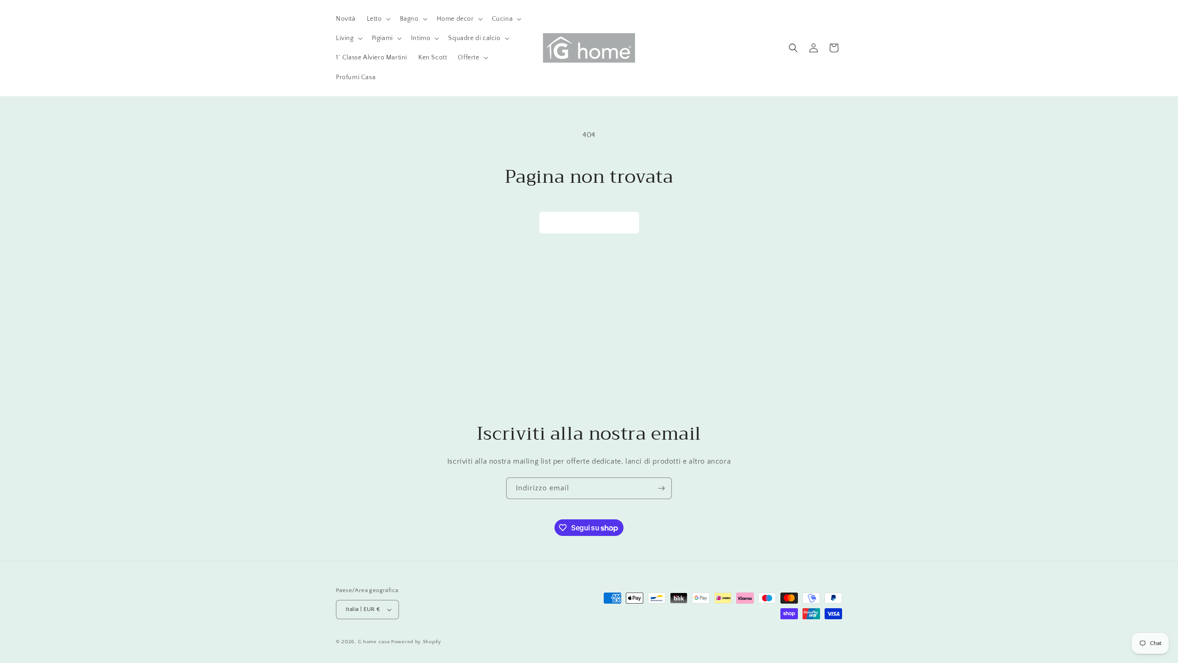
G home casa (374, 642)
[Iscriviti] (661, 488)
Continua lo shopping (589, 222)
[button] (377, 19)
